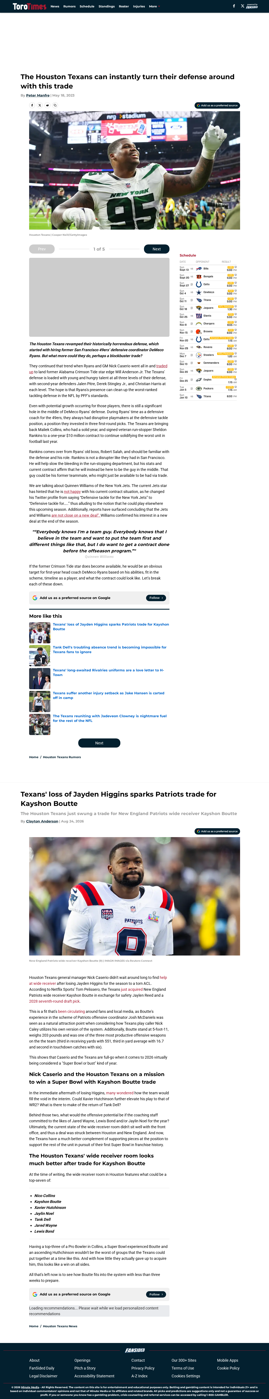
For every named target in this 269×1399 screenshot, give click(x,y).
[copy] (55, 105)
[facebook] (234, 6)
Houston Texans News (60, 1326)
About (34, 1360)
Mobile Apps (227, 1360)
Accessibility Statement (94, 1376)
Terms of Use (183, 1368)
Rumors (69, 6)
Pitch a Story (85, 1368)
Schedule (87, 6)
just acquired (132, 989)
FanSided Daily (41, 1368)
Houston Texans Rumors (62, 757)
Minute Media (30, 1387)
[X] (242, 6)
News (55, 6)
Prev (42, 249)
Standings (107, 6)
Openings (82, 1360)
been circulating (71, 1011)
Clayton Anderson (42, 821)
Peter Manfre (38, 95)
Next (157, 249)
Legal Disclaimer (43, 1376)
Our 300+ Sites (184, 1360)
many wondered (120, 1093)
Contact (138, 1360)
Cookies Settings (186, 1376)
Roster (124, 6)
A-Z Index (139, 1376)
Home (33, 757)
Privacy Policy (143, 1368)
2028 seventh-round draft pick (54, 1001)
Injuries (139, 6)
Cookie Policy (228, 1368)
